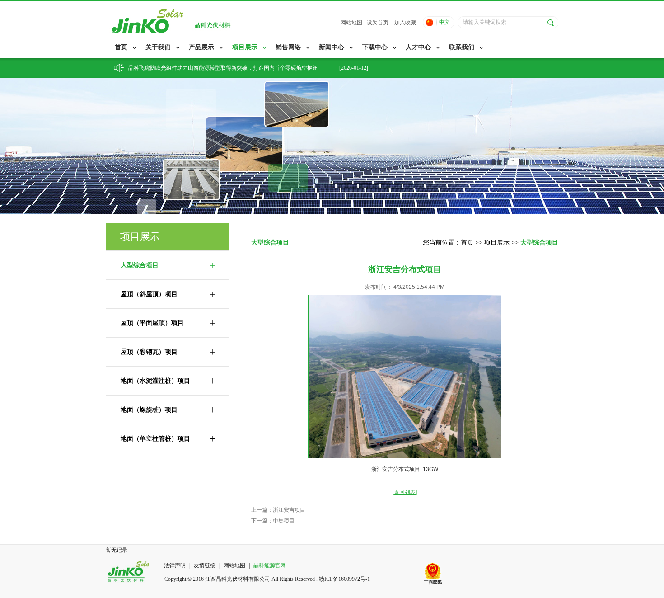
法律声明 (175, 565)
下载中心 (375, 47)
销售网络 (288, 47)
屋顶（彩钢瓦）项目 (168, 352)
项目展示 (244, 47)
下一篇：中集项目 (273, 521)
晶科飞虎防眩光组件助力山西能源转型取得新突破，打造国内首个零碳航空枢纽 (223, 68)
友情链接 (204, 565)
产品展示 (201, 47)
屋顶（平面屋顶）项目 (168, 323)
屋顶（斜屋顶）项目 (168, 294)
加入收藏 (405, 22)
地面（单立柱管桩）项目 (168, 439)
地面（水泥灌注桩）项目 (168, 381)
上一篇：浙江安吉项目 (278, 510)
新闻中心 (331, 47)
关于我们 (158, 47)
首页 (121, 47)
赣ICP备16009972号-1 (344, 579)
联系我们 (461, 47)
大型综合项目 (168, 265)
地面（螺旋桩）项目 (168, 410)
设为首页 (377, 22)
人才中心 (418, 47)
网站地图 (351, 22)
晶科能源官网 (269, 565)
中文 (444, 22)
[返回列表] (405, 492)
